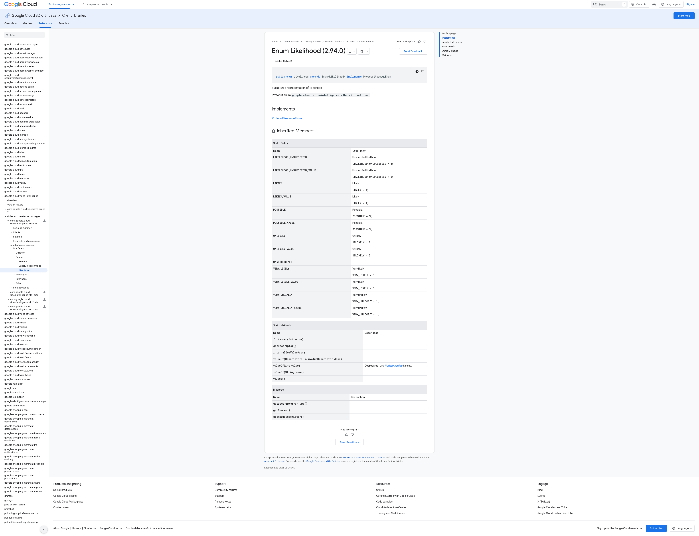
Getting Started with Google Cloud (395, 495)
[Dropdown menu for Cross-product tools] (112, 4)
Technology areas (59, 4)
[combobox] (609, 4)
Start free (684, 15)
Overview (10, 23)
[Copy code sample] (423, 71)
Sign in (690, 4)
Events (541, 495)
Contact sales (61, 507)
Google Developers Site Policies (323, 461)
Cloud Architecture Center (391, 507)
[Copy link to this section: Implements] (298, 109)
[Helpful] (419, 41)
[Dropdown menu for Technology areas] (74, 4)
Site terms (90, 528)
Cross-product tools (95, 4)
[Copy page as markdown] (361, 51)
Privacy (76, 528)
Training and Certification (390, 513)
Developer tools (312, 41)
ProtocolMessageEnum (287, 118)
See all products (62, 489)
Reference (45, 23)
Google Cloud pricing (65, 495)
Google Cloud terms (111, 528)
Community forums (226, 489)
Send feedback (413, 51)
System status (223, 507)
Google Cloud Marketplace (68, 501)
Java (52, 15)
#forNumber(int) (393, 365)
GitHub (380, 489)
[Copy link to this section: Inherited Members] (318, 131)
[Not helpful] (424, 41)
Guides (27, 23)
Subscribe (656, 528)
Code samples (384, 501)
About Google (61, 528)
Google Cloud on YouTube (552, 507)
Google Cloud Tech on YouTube (555, 513)
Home (275, 41)
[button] (24, 196)
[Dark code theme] (417, 71)
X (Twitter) (544, 501)
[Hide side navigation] (44, 529)
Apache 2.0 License (274, 461)
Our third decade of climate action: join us (149, 528)
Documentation (291, 41)
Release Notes (223, 501)
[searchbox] (24, 35)
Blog (540, 489)
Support (219, 495)
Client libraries (74, 15)
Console (641, 4)
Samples (64, 23)
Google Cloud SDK (27, 15)
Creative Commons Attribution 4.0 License (363, 457)
